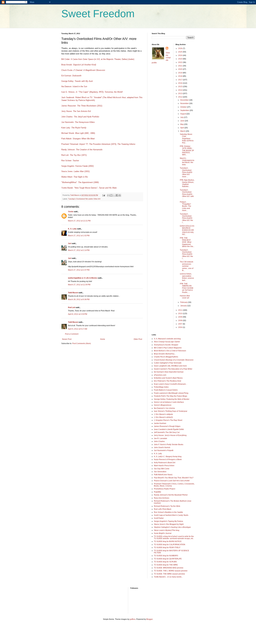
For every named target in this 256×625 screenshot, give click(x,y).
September (185, 110)
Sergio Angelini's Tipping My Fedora (168, 521)
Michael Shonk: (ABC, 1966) (78, 133)
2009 (180, 317)
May (182, 124)
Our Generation (160, 472)
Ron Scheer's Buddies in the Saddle (168, 512)
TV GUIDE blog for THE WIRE (166, 565)
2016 (180, 83)
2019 (180, 73)
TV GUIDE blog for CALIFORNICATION (169, 545)
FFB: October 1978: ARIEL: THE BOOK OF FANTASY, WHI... (187, 150)
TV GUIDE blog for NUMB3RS (166, 556)
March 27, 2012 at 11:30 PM (79, 285)
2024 (180, 55)
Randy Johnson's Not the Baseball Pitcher (171, 495)
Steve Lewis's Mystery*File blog (166, 530)
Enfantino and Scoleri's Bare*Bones (168, 378)
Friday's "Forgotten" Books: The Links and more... (185, 206)
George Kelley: (77, 81)
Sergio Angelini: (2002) (77, 166)
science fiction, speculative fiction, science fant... (187, 277)
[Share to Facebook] (116, 195)
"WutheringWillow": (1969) (80, 182)
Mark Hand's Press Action (164, 466)
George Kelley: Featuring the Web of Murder (171, 399)
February (184, 302)
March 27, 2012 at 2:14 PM (78, 250)
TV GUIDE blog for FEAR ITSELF (167, 547)
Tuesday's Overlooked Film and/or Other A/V (84, 199)
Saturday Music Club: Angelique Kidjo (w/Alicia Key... (186, 138)
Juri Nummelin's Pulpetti (163, 450)
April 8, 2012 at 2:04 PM (77, 314)
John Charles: (80, 117)
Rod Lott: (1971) (74, 155)
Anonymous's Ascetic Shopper (166, 345)
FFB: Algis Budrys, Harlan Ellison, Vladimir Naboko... (187, 183)
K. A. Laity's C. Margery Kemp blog (167, 456)
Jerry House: (76, 111)
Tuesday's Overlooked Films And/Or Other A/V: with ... (187, 194)
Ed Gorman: (71, 76)
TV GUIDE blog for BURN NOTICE (167, 541)
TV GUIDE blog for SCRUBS (165, 562)
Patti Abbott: (78, 139)
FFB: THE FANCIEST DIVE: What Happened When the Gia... (187, 242)
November (184, 103)
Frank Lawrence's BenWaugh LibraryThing (171, 393)
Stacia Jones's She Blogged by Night (169, 524)
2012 (180, 97)
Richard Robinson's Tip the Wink (167, 506)
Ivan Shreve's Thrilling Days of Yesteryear (170, 411)
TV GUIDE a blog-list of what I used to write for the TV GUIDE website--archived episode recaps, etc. (174, 537)
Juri (69, 243)
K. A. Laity (72, 229)
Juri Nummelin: (78, 122)
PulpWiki (157, 492)
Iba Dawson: (74, 86)
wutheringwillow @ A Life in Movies (82, 278)
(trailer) (131, 59)
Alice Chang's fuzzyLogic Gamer (167, 342)
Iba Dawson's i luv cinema (164, 408)
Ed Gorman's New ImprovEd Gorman (169, 372)
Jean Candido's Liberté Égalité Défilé (169, 429)
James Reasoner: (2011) (81, 106)
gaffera (132, 619)
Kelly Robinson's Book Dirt (164, 463)
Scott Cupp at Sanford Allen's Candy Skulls (171, 515)
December (184, 100)
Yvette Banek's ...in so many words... (168, 577)
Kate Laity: (73, 128)
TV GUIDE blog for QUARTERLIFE (168, 559)
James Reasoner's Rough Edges (167, 426)
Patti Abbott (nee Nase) (163, 475)
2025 (180, 52)
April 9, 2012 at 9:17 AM (77, 329)
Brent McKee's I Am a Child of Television (170, 351)
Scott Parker (159, 518)
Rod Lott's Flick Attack (162, 509)
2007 (180, 324)
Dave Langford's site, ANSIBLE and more (170, 366)
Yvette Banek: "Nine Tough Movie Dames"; (79, 188)
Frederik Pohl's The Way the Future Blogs (170, 396)
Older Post (138, 339)
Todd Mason (73, 293)
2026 (180, 48)
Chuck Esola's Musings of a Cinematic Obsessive (173, 360)
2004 (180, 327)
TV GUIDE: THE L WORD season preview (170, 571)
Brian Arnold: (78, 65)
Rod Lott (71, 307)
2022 (180, 62)
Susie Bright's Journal (162, 533)
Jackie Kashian (160, 423)
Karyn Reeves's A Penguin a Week (168, 459)
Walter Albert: (74, 177)
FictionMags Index (161, 387)
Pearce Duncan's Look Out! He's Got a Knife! (172, 481)
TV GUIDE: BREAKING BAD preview (168, 568)
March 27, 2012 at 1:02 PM (78, 236)
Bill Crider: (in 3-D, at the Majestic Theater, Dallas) (94, 59)
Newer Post (66, 339)
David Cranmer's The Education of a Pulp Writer (173, 369)
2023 (180, 59)
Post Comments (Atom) (81, 343)
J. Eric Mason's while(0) (163, 417)
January (183, 306)
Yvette (70, 212)
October (183, 107)
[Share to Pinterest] (119, 195)
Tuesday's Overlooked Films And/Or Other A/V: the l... (186, 218)
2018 (180, 76)
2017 (180, 80)
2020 (180, 69)
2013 (180, 93)
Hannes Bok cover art (185, 297)
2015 (180, 86)
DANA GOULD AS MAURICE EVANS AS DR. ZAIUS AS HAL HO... (187, 230)
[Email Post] (103, 195)
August (183, 114)
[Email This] (108, 195)
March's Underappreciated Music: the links (187, 161)
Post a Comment (71, 334)
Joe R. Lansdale (160, 438)
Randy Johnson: (82, 149)
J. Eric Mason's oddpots (163, 414)
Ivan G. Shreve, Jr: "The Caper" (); (82, 92)
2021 (180, 66)
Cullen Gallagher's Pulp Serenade (167, 363)
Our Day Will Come (161, 469)
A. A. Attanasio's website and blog (167, 339)
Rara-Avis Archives (161, 498)
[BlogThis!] (111, 195)
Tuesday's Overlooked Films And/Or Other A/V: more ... (186, 172)
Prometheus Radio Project (164, 489)
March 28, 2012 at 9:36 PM (78, 299)
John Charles (159, 441)
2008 (180, 320)
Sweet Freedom (98, 13)
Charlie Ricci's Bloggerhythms (166, 357)
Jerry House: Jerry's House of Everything (170, 435)
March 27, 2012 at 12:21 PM (79, 221)
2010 (180, 313)
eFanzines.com (160, 375)
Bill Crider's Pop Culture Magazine (168, 348)
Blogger (149, 619)
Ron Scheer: (70, 160)
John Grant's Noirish (162, 447)
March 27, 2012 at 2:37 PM (78, 270)
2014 (180, 90)
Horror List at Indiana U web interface (169, 402)
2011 (180, 310)
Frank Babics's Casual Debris (166, 390)
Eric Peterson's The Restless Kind (167, 381)
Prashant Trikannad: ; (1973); (98, 144)
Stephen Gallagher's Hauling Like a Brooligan (172, 527)
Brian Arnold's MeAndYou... (165, 354)
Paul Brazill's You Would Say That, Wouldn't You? (173, 478)
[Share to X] (114, 195)
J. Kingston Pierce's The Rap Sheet (168, 420)
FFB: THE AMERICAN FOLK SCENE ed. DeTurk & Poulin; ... (186, 288)
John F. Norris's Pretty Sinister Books (168, 444)
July (182, 117)
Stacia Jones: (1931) (75, 171)
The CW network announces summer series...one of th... (186, 266)
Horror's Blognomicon (162, 405)
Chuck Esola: (83, 70)
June (182, 121)
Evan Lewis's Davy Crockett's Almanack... (170, 384)
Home (102, 339)
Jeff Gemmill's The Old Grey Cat (166, 432)
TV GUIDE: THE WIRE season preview (169, 574)
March (183, 131)
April (182, 128)
